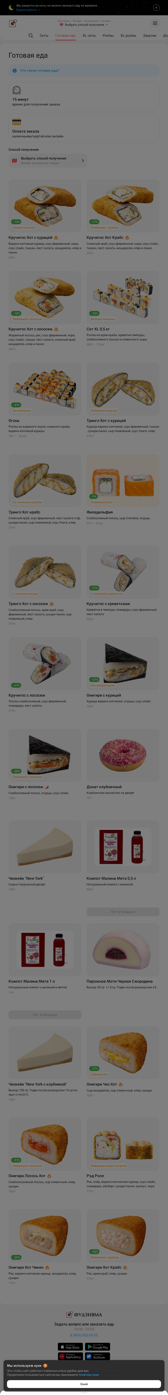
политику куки (89, 1374)
